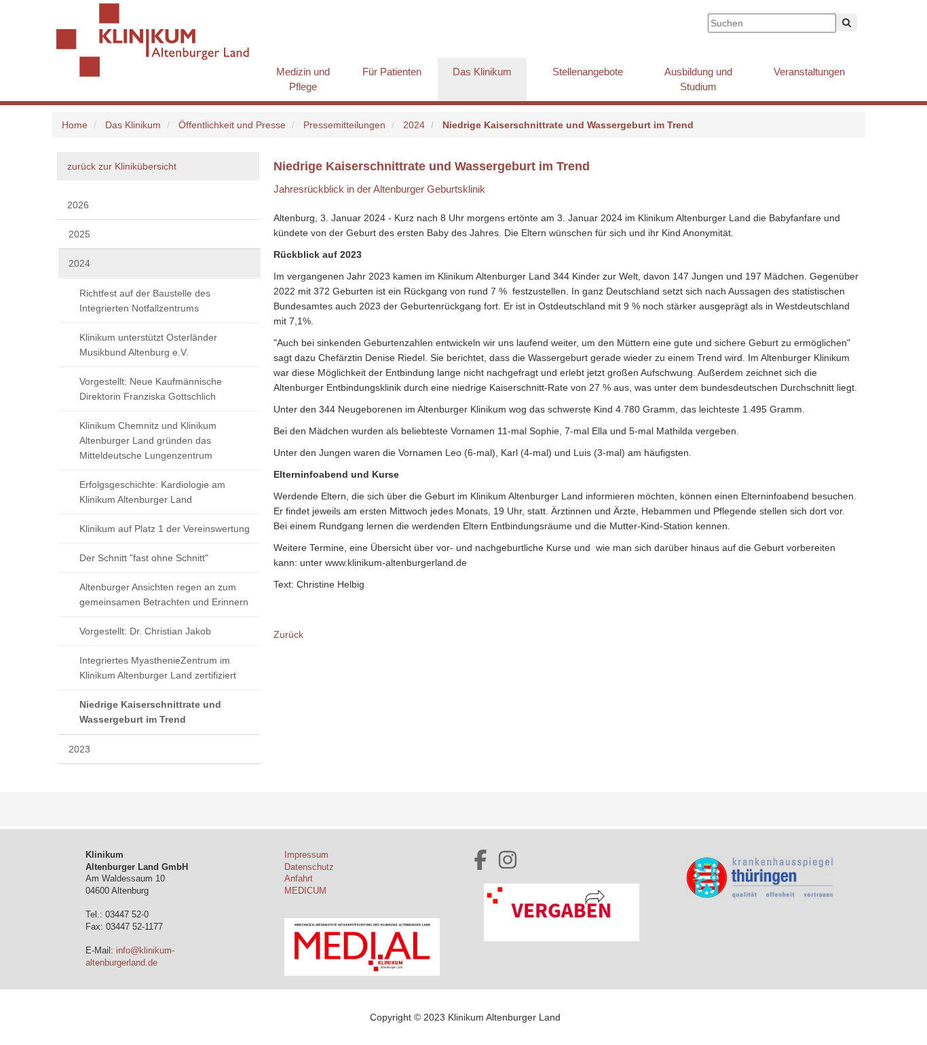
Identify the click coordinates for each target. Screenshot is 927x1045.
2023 (79, 749)
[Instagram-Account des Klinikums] (507, 860)
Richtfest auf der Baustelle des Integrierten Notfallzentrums (144, 301)
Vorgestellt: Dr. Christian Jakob (145, 631)
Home (75, 124)
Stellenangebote (587, 71)
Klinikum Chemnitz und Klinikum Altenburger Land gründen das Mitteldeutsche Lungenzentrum (147, 440)
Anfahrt (298, 879)
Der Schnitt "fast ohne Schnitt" (143, 557)
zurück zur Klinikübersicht (121, 166)
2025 (79, 234)
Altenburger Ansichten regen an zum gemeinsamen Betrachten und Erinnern (163, 594)
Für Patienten (391, 71)
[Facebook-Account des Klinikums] (480, 860)
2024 (414, 124)
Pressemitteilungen (344, 124)
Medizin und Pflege (303, 79)
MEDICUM (305, 891)
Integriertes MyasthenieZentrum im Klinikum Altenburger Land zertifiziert (157, 668)
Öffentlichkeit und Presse (232, 124)
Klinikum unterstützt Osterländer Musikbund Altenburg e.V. (148, 345)
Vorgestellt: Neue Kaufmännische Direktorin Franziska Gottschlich (150, 389)
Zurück (288, 634)
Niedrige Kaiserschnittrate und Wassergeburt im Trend (150, 712)
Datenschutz (309, 867)
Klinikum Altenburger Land (158, 40)
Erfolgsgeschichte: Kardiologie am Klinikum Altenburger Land (152, 492)
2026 (78, 205)
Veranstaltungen (809, 71)
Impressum (306, 855)
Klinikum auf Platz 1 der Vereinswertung (164, 528)
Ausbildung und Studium (698, 79)
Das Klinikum (482, 71)
